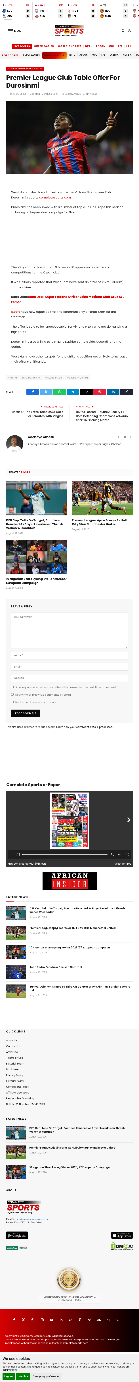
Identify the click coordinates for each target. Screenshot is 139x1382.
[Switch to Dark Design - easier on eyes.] (129, 30)
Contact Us (13, 1046)
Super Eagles (44, 46)
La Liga (131, 46)
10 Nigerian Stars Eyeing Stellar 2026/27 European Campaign (36, 581)
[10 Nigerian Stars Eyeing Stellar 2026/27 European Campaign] (36, 557)
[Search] (123, 31)
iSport (15, 312)
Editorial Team (15, 1063)
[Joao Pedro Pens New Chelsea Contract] (16, 972)
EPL (120, 46)
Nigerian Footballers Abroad (25, 68)
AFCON (101, 46)
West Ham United (77, 377)
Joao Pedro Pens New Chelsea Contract (56, 967)
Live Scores (22, 46)
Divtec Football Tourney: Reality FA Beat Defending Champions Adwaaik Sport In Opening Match (102, 416)
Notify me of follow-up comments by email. (43, 695)
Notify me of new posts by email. (36, 702)
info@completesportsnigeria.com (33, 1219)
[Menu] (15, 31)
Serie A (127, 54)
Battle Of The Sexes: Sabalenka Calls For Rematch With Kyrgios (37, 414)
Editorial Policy (15, 1081)
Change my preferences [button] (46, 1376)
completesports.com (55, 197)
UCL (111, 46)
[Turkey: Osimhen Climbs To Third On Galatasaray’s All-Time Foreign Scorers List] (16, 991)
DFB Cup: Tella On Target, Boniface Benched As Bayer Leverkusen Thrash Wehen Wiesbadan (34, 524)
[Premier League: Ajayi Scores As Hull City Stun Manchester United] (102, 498)
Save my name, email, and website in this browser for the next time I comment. (66, 687)
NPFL (88, 46)
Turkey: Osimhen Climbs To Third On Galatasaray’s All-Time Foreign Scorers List (80, 988)
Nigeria (12, 377)
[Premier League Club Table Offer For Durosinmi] (69, 173)
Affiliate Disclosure (18, 1092)
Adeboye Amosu (41, 437)
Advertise (12, 1052)
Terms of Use (14, 1058)
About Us (11, 1040)
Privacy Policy (14, 1075)
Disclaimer (12, 1069)
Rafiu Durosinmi (31, 377)
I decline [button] (23, 1376)
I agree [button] (8, 1376)
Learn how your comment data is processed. (84, 727)
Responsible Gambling (20, 1098)
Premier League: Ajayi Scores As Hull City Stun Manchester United (99, 522)
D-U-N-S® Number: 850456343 (25, 1104)
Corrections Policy (17, 1087)
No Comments (73, 93)
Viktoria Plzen (53, 377)
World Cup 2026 (70, 46)
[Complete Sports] (69, 31)
